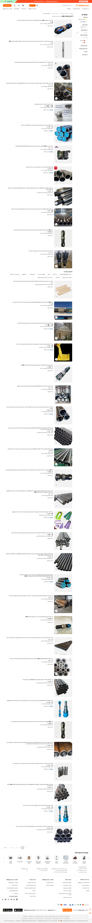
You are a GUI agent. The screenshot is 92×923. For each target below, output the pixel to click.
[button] (37, 5)
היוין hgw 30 (24, 274)
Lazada (46, 916)
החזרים (34, 890)
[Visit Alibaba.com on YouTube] (5, 899)
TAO (57, 916)
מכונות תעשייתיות (64, 13)
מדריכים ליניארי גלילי (81, 870)
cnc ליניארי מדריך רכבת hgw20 (59, 868)
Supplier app (51, 910)
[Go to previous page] (26, 847)
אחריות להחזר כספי (67, 885)
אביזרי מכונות (55, 13)
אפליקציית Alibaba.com (29, 910)
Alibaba (71, 13)
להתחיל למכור (15, 885)
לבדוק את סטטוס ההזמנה (12, 888)
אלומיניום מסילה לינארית (61, 870)
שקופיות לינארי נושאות (42, 868)
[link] (90, 909)
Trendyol (61, 916)
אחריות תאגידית (85, 888)
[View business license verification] (59, 921)
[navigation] (81, 431)
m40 (49, 274)
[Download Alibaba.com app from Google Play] (8, 910)
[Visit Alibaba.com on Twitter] (11, 899)
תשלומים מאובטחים (67, 882)
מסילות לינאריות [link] (46, 13)
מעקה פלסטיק (32, 274)
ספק (48, 25)
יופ (27, 870)
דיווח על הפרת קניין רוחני (30, 893)
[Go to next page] (7, 847)
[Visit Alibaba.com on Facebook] (17, 899)
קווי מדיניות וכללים (67, 897)
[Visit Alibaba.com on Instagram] (8, 899)
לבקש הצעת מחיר (49, 885)
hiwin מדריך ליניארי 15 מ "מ (60, 872)
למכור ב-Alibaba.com (13, 882)
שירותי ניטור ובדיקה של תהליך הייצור (65, 894)
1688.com (31, 916)
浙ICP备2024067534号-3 (82, 920)
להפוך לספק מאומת (13, 890)
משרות (87, 890)
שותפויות (16, 893)
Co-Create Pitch (85, 885)
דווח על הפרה (33, 896)
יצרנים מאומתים (49, 882)
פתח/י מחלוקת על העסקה (30, 888)
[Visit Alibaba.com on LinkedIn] (14, 899)
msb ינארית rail (83, 872)
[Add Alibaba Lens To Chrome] (67, 910)
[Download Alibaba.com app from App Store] (18, 910)
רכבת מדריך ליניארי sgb (14, 274)
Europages (66, 916)
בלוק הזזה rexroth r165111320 (65, 274)
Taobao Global (52, 916)
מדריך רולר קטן (83, 868)
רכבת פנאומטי (24, 868)
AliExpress (25, 916)
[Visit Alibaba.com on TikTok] (2, 899)
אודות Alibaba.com (84, 879)
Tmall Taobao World (39, 916)
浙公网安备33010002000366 (69, 920)
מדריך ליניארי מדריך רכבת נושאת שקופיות (45, 277)
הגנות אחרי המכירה (67, 890)
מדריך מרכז (55, 274)
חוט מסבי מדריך (44, 870)
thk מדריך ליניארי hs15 (67, 277)
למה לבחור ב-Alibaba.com (83, 882)
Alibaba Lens (81, 910)
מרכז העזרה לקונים (32, 882)
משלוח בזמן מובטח (67, 888)
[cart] (19, 5)
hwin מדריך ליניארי (41, 274)
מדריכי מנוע (58, 277)
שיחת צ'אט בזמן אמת (31, 885)
